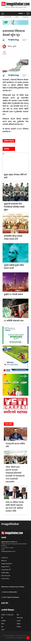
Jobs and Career (5, 575)
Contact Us (4, 558)
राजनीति (3, 621)
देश (2, 618)
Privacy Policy (5, 578)
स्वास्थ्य (18, 621)
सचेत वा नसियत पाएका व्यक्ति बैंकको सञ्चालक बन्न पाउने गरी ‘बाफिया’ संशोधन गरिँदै (15, 507)
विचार (2, 624)
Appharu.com (22, 638)
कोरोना (17, 17)
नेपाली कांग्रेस (26, 17)
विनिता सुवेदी (12, 46)
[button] (28, 13)
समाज (2, 630)
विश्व (18, 615)
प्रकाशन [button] (21, 13)
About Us (4, 561)
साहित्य (18, 624)
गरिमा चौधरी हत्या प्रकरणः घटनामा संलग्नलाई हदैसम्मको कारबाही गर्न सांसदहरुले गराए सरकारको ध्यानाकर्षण (15, 474)
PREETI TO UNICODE (7, 615)
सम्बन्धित (6, 149)
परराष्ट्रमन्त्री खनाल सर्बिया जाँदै (15, 445)
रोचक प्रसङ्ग (20, 618)
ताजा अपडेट (8, 424)
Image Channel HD (6, 563)
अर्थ (2, 627)
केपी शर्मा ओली (8, 17)
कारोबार (19, 128)
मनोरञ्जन (19, 627)
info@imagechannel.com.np (8, 551)
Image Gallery (5, 572)
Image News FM (6, 569)
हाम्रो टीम (4, 603)
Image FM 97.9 (5, 566)
